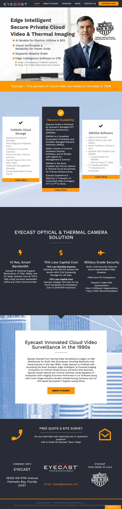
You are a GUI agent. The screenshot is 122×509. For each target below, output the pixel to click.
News (77, 4)
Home (37, 4)
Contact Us (90, 4)
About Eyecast (50, 4)
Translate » (113, 507)
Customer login (109, 3)
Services (66, 4)
